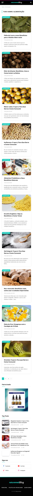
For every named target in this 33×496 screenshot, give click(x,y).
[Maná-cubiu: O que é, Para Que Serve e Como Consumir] (16, 96)
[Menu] (3, 2)
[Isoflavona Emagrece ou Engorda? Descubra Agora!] (5, 453)
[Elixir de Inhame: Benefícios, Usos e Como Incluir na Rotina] (16, 60)
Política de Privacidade (16, 487)
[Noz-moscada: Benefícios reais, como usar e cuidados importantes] (16, 277)
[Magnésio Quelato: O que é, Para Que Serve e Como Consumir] (5, 423)
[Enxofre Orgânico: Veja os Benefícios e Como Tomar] (16, 203)
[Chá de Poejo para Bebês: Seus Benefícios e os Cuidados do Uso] (5, 445)
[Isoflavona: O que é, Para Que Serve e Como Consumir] (16, 131)
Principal (4, 487)
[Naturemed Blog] (16, 2)
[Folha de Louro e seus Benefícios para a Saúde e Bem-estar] (16, 24)
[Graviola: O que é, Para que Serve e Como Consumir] (16, 349)
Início (3, 7)
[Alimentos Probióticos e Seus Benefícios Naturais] (16, 167)
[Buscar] (30, 2)
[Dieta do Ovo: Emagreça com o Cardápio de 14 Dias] (16, 313)
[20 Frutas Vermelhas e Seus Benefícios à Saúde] (5, 438)
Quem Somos (27, 487)
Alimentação (6, 17)
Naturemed (18, 491)
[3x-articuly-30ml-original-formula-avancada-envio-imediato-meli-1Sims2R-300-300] (16, 411)
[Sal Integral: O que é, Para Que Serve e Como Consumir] (16, 240)
